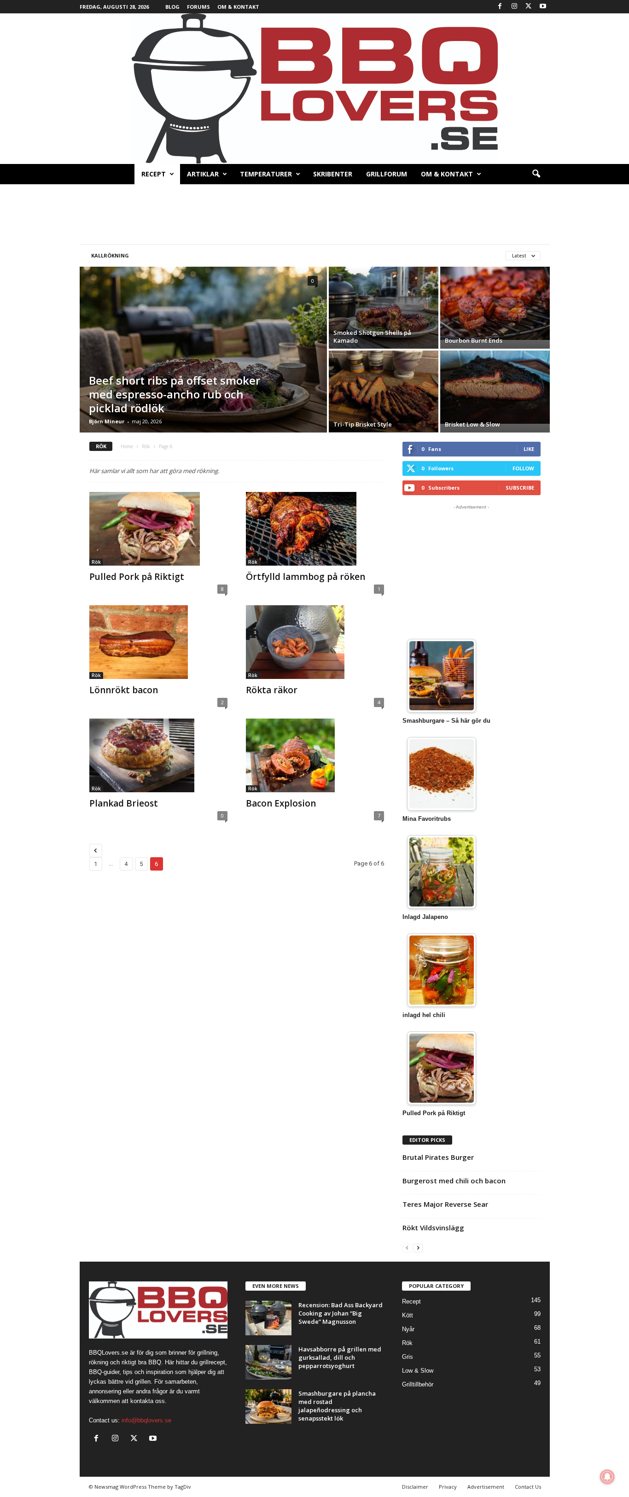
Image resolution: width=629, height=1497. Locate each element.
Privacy (448, 1486)
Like (529, 448)
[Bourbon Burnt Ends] (495, 303)
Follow (523, 468)
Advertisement (485, 1486)
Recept (153, 174)
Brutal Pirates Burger (438, 1157)
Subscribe (520, 487)
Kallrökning (110, 255)
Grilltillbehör (417, 1384)
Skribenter (332, 174)
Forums (198, 6)
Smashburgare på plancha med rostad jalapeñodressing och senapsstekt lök (337, 1405)
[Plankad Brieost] (158, 755)
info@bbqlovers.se (146, 1420)
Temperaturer (266, 174)
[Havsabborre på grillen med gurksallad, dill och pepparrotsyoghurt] (268, 1362)
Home (127, 446)
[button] (536, 174)
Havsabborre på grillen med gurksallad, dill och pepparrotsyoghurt (339, 1357)
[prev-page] (407, 1247)
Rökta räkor (271, 690)
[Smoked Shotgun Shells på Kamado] (383, 308)
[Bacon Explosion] (315, 755)
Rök (146, 446)
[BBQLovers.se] (314, 88)
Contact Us (528, 1486)
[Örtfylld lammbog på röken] (315, 529)
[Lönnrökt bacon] (158, 642)
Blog (172, 6)
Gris (407, 1356)
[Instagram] (514, 6)
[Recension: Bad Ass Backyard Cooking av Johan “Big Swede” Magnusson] (268, 1318)
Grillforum (386, 174)
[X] (528, 6)
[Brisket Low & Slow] (495, 387)
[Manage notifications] (607, 1476)
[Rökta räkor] (315, 642)
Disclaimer (415, 1486)
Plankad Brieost (123, 803)
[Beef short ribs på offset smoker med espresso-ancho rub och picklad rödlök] (203, 350)
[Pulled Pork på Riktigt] (158, 529)
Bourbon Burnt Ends (473, 340)
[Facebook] (500, 6)
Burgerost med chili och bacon (454, 1180)
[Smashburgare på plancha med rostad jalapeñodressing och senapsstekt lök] (268, 1406)
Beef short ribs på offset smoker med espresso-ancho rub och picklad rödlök (174, 394)
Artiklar (203, 174)
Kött (407, 1315)
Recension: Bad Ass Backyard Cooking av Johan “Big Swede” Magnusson (340, 1313)
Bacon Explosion (281, 803)
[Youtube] (542, 6)
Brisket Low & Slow (472, 424)
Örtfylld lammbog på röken (305, 577)
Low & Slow (417, 1370)
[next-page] (418, 1247)
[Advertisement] (314, 214)
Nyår (408, 1329)
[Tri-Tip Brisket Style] (383, 391)
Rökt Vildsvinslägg (433, 1227)
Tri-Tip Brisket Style (362, 424)
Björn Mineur (106, 421)
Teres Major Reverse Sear (445, 1204)
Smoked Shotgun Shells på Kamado (372, 336)
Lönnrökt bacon (123, 690)
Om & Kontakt (238, 6)
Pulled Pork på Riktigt (136, 577)
